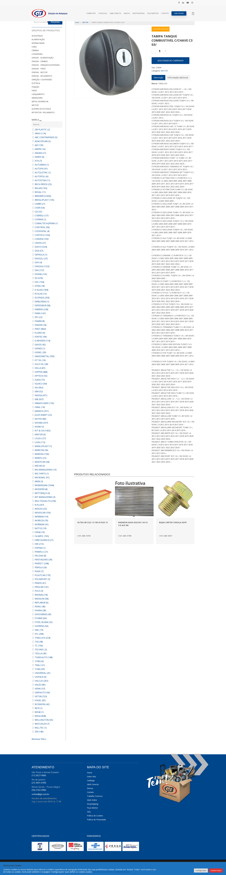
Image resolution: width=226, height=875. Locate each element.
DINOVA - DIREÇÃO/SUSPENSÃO (46, 65)
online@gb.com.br (40, 794)
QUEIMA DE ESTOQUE (41, 109)
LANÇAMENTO (38, 94)
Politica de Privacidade (96, 819)
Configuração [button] (201, 870)
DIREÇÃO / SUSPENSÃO (42, 79)
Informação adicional (177, 77)
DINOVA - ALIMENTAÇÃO (42, 57)
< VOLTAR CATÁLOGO (160, 29)
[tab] (158, 77)
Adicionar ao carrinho (170, 60)
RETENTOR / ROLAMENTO (43, 112)
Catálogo (102, 13)
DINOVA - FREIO (39, 68)
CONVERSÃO (37, 54)
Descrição (158, 77)
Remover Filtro (39, 739)
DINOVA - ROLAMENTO (42, 76)
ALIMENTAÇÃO (38, 39)
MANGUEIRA (37, 98)
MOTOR (35, 105)
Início (77, 22)
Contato (165, 13)
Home (89, 772)
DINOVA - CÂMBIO (40, 61)
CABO (34, 46)
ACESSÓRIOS (37, 36)
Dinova (127, 13)
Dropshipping (138, 13)
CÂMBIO (35, 50)
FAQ (89, 811)
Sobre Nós (91, 13)
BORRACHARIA (38, 43)
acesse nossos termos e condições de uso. (111, 871)
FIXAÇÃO (35, 87)
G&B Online (179, 13)
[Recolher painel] (40, 120)
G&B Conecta (115, 13)
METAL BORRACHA (40, 101)
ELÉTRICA (36, 83)
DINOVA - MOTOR (39, 72)
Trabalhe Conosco (95, 796)
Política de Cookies (95, 815)
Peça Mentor (153, 13)
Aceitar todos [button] (216, 870)
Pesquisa (55, 22)
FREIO (34, 90)
